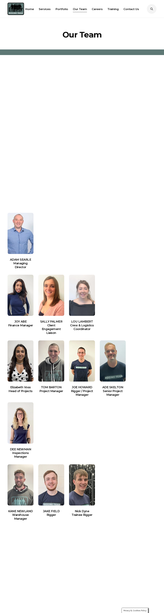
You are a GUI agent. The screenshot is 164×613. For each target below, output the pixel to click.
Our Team (80, 9)
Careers (97, 9)
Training (113, 9)
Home (29, 9)
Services (45, 9)
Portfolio (61, 9)
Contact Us (131, 9)
